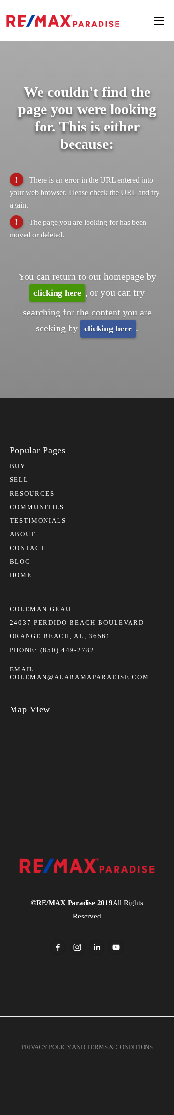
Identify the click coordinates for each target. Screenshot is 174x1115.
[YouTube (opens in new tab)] (116, 947)
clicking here (57, 293)
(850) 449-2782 (67, 650)
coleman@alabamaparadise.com (79, 677)
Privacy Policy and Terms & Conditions (87, 1046)
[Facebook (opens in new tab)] (58, 947)
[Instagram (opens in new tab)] (77, 947)
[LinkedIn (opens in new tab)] (96, 947)
